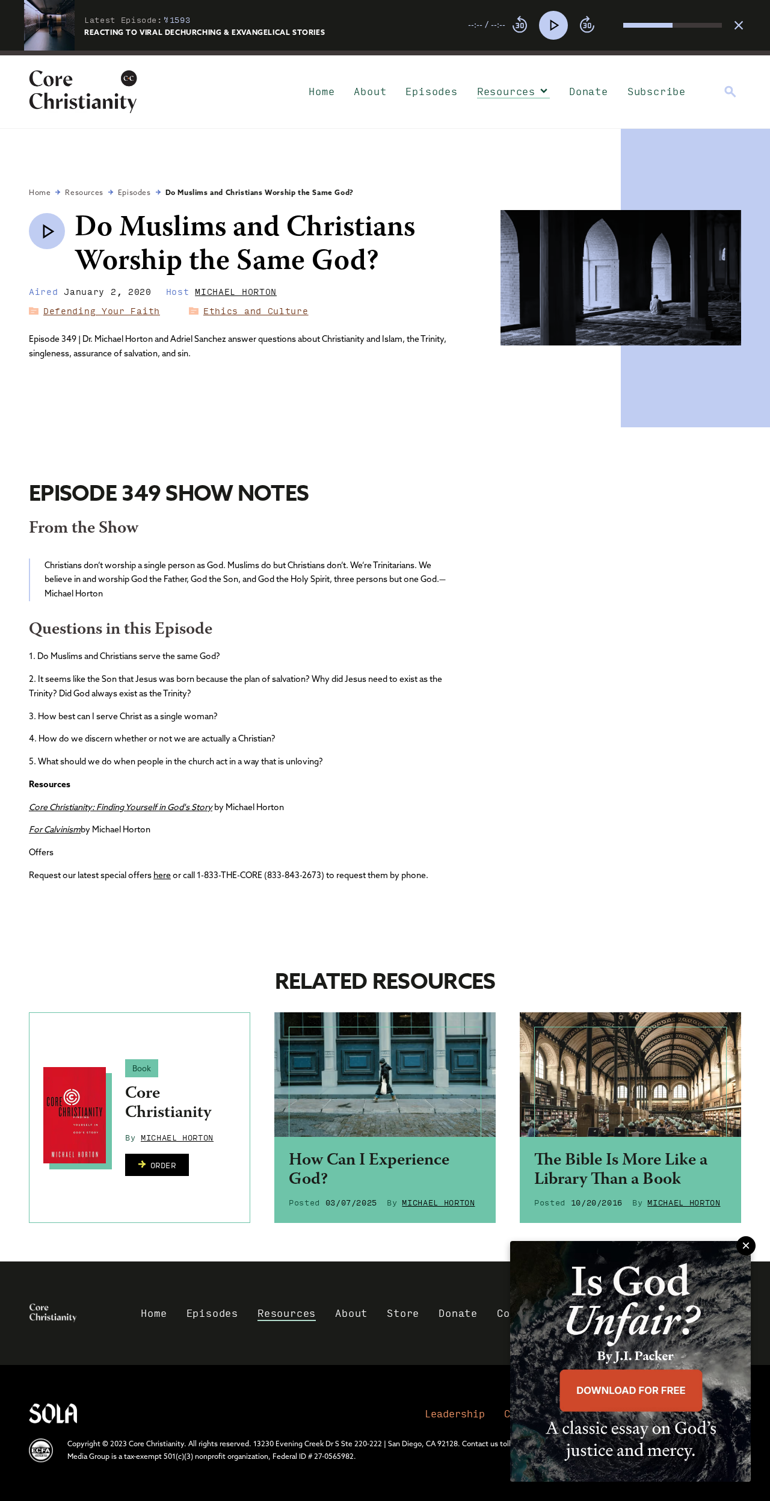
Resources (506, 91)
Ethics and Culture (256, 310)
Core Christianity (168, 1104)
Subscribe (656, 91)
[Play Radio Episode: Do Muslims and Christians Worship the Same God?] (47, 231)
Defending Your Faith (101, 310)
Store (403, 1313)
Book (141, 1068)
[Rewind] (519, 25)
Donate (588, 91)
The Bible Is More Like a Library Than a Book (620, 1170)
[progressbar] (385, 53)
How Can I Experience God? (369, 1170)
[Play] (553, 25)
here (162, 875)
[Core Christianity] (74, 1115)
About (370, 91)
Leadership (455, 1413)
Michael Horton (236, 291)
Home (321, 91)
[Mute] (613, 25)
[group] (595, 25)
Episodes (431, 91)
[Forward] (587, 25)
